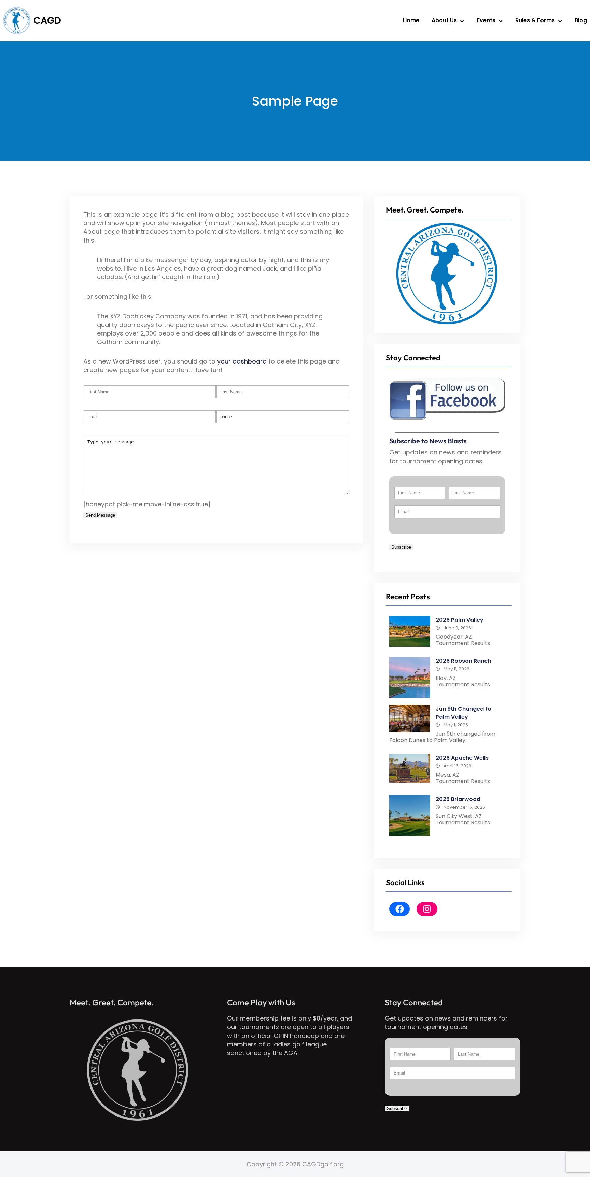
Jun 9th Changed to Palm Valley (463, 713)
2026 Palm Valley (459, 620)
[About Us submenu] (462, 20)
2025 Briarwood (458, 799)
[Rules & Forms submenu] (560, 20)
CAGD (47, 20)
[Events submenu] (500, 20)
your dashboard (242, 361)
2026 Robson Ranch (463, 661)
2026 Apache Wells (462, 758)
